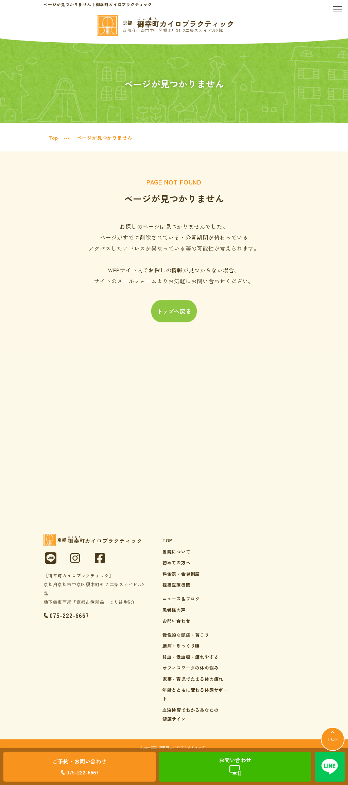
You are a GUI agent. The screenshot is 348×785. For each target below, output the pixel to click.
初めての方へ (176, 562)
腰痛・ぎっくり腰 (181, 645)
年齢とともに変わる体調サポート (195, 694)
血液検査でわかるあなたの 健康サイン (190, 714)
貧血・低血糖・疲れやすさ (190, 657)
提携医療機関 (176, 584)
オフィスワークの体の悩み (190, 667)
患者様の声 (174, 610)
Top (53, 137)
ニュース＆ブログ (181, 598)
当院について (176, 551)
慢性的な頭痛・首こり (185, 634)
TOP (167, 540)
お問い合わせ (176, 621)
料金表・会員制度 (181, 574)
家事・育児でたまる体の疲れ (192, 679)
